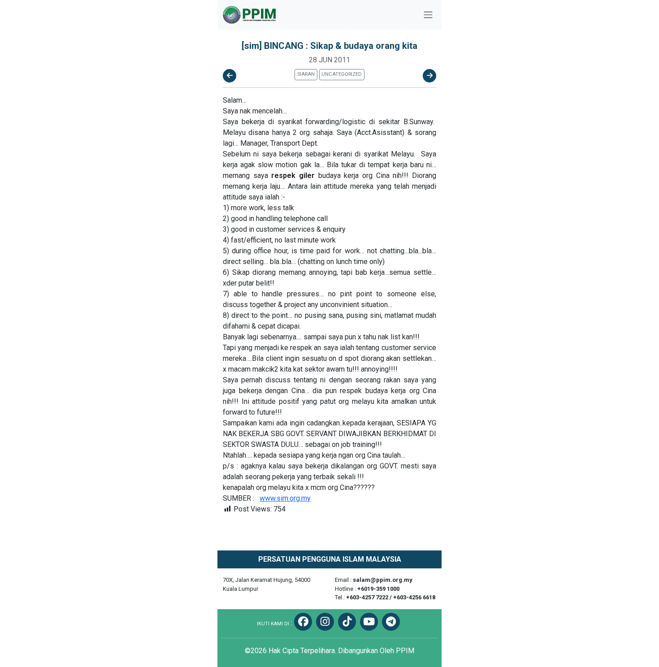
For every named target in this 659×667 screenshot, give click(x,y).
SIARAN (306, 74)
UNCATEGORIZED (341, 74)
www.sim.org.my (285, 498)
